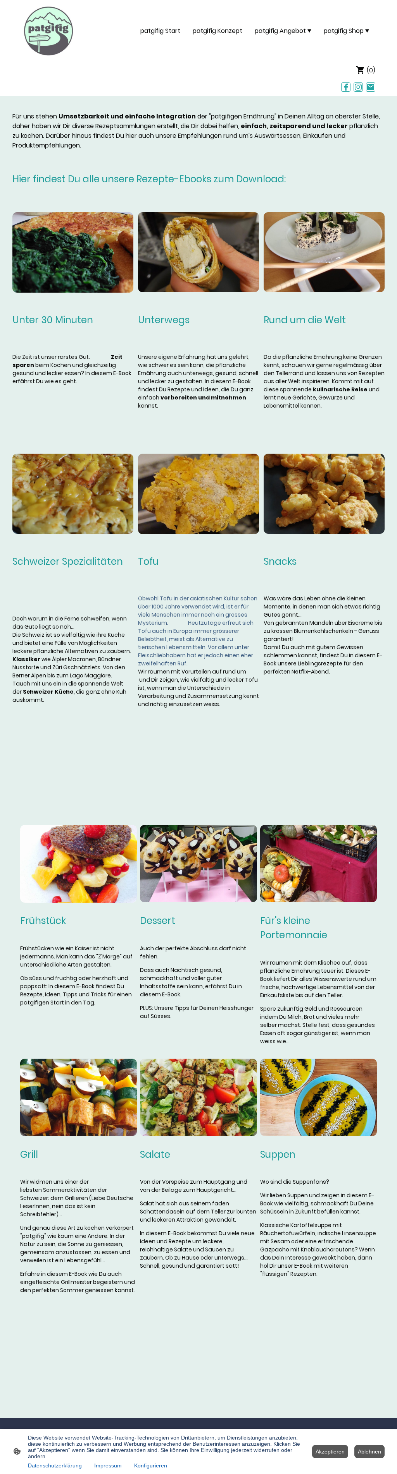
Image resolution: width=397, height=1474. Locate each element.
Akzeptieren (330, 1451)
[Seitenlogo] (48, 31)
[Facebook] (345, 87)
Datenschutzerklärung (55, 1465)
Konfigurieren (150, 1465)
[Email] (370, 87)
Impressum (108, 1465)
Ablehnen (369, 1451)
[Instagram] (358, 87)
